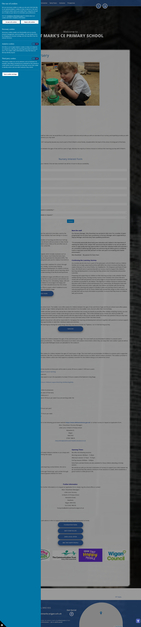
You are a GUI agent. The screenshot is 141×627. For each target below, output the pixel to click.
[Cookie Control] (3, 623)
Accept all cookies (11, 22)
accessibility (138, 621)
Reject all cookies (29, 22)
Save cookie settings (10, 74)
